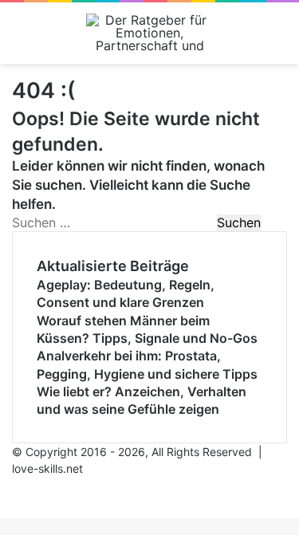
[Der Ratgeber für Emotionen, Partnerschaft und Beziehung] (150, 33)
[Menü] (20, 39)
